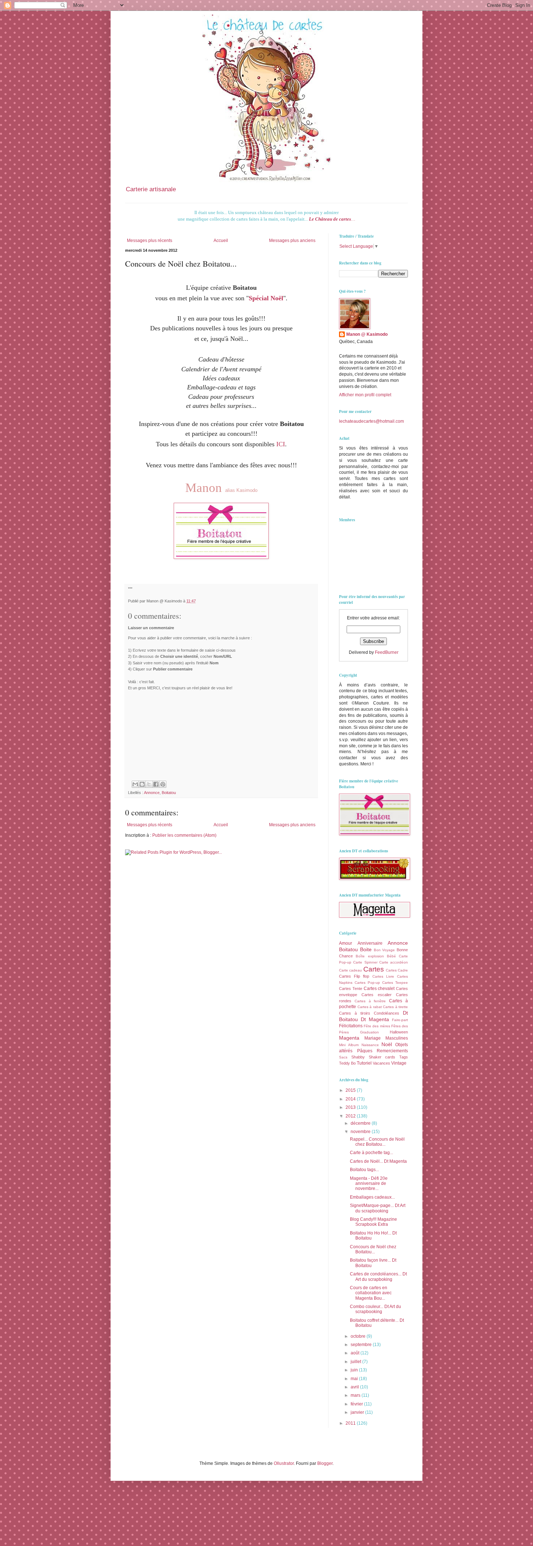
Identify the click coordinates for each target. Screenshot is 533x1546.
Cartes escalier (376, 995)
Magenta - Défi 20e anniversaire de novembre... (369, 1183)
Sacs (343, 1057)
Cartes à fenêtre (370, 1001)
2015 (351, 1090)
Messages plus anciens (292, 240)
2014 (351, 1099)
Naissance (370, 1045)
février (357, 1404)
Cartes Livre (383, 976)
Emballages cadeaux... (372, 1197)
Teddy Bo (347, 1063)
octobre (359, 1336)
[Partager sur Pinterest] (162, 784)
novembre (361, 1131)
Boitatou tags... (364, 1169)
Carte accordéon (393, 962)
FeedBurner (386, 652)
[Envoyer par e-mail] (135, 784)
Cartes (373, 969)
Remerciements (392, 1050)
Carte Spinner (365, 962)
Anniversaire (370, 943)
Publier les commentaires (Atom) (184, 835)
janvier (358, 1412)
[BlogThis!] (142, 784)
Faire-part (400, 1020)
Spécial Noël (266, 298)
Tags (403, 1057)
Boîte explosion (370, 956)
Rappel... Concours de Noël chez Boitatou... (377, 1142)
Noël (386, 1044)
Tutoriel (364, 1063)
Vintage (398, 1063)
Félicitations (351, 1025)
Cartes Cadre (397, 970)
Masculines (396, 1038)
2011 (351, 1423)
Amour (345, 943)
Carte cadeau (350, 970)
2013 (351, 1107)
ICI (280, 444)
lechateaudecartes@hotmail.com (371, 421)
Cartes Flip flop (354, 976)
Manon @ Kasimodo (367, 334)
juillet (356, 1361)
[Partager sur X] (149, 784)
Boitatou (169, 792)
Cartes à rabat (370, 1007)
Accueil (221, 240)
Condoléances (386, 1013)
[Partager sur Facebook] (156, 784)
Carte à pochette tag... (371, 1152)
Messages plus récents (149, 240)
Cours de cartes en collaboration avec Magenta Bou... (371, 1293)
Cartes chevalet (379, 988)
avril (355, 1387)
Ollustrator (284, 1463)
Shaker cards (382, 1057)
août (355, 1352)
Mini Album (349, 1045)
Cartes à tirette (395, 1007)
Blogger (324, 1463)
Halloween (399, 1032)
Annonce (152, 792)
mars (356, 1395)
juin (355, 1369)
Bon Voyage (384, 950)
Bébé (391, 956)
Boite (366, 949)
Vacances (381, 1063)
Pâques (364, 1050)
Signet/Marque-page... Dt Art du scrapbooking (377, 1208)
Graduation (369, 1032)
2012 (351, 1116)
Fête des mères (377, 1026)
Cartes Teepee (395, 983)
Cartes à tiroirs (354, 1013)
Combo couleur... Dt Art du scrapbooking (375, 1309)
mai (355, 1378)
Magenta (349, 1038)
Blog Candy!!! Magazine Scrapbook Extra (373, 1222)
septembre (362, 1344)
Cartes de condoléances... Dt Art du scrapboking (378, 1276)
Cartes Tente (350, 988)
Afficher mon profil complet (365, 394)
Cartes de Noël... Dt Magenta (378, 1161)
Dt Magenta (375, 1019)
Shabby (358, 1057)
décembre (361, 1123)
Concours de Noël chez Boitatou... (373, 1249)
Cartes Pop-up (367, 983)
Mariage (372, 1038)
